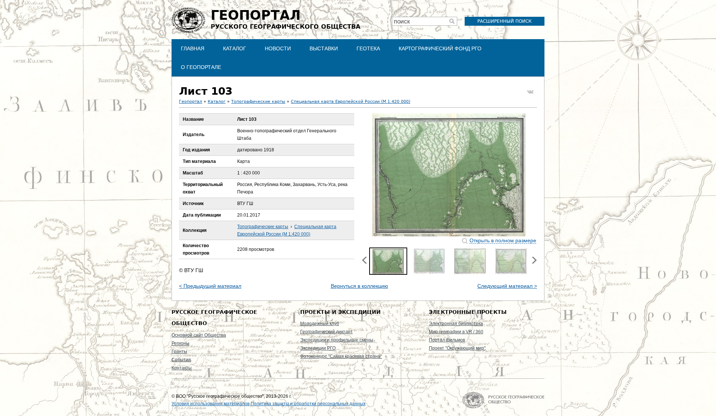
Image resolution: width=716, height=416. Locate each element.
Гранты (179, 351)
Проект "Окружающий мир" (457, 348)
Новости (278, 48)
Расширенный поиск (504, 21)
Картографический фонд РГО (440, 48)
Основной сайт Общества (199, 335)
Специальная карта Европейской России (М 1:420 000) (350, 101)
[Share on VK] (530, 92)
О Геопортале (201, 67)
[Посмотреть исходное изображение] (449, 174)
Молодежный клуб (319, 323)
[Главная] (188, 20)
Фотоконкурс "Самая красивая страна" (341, 356)
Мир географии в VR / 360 (456, 331)
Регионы (180, 343)
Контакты (182, 368)
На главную (503, 400)
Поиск (402, 22)
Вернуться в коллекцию (359, 286)
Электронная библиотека (456, 323)
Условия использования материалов (210, 403)
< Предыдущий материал (210, 286)
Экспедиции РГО (318, 348)
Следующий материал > (507, 286)
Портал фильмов (447, 340)
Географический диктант (326, 331)
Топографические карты (258, 101)
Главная (192, 48)
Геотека (368, 48)
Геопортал (190, 101)
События (181, 359)
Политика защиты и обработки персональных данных (308, 403)
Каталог (234, 48)
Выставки (324, 48)
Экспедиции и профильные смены (336, 340)
